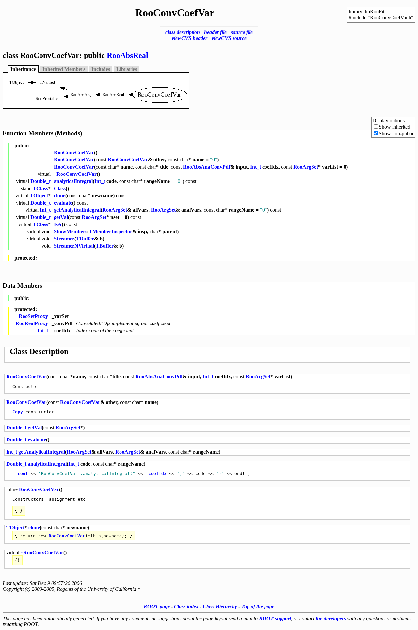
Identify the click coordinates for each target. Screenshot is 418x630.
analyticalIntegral (73, 181)
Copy (17, 411)
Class (60, 188)
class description (182, 32)
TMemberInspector (110, 231)
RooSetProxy (33, 316)
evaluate (63, 203)
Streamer (64, 238)
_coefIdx (156, 473)
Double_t (40, 181)
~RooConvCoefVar (75, 174)
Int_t (255, 167)
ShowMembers (70, 231)
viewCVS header (189, 38)
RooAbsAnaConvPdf (206, 167)
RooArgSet (305, 167)
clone (59, 195)
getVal (61, 217)
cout (23, 473)
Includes (100, 69)
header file (215, 32)
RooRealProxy (31, 323)
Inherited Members (63, 69)
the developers (331, 618)
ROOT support (275, 618)
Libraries (126, 69)
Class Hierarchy (220, 606)
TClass (40, 188)
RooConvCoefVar (74, 152)
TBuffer (85, 238)
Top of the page (257, 606)
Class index (186, 606)
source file (242, 32)
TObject (39, 195)
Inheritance (23, 69)
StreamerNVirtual (74, 246)
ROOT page (157, 606)
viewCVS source (229, 38)
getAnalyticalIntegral (77, 210)
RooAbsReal (127, 55)
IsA (58, 224)
